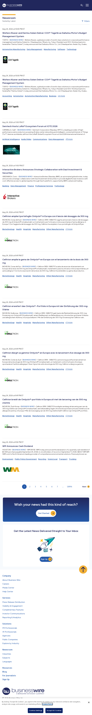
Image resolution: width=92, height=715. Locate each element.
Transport (63, 459)
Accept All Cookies (54, 710)
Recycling (42, 459)
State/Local (53, 459)
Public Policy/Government (26, 459)
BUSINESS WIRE (16, 40)
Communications (40, 139)
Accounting (7, 96)
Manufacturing (50, 49)
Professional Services (44, 186)
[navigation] (87, 5)
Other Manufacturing (55, 229)
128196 (69, 487)
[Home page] (12, 5)
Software (61, 49)
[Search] (82, 5)
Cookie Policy (47, 704)
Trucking (72, 459)
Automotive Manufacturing (13, 49)
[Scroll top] (83, 569)
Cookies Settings (35, 710)
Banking (5, 186)
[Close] (88, 702)
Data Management (34, 49)
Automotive (18, 96)
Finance (31, 186)
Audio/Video (26, 139)
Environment (7, 459)
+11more (69, 139)
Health (19, 229)
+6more (61, 96)
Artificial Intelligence (11, 139)
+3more (68, 229)
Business (52, 96)
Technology (72, 49)
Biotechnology (8, 229)
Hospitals (27, 229)
